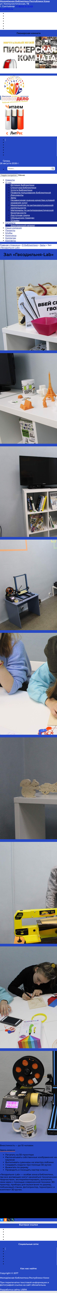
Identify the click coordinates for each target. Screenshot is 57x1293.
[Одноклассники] (5, 1219)
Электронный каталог (23, 225)
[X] (9, 1219)
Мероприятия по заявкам (19, 21)
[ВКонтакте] (1, 1219)
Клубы (8, 233)
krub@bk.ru (6, 9)
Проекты (10, 230)
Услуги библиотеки (21, 190)
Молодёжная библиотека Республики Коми (25, 1)
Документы (17, 195)
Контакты (10, 240)
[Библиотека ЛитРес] (14, 135)
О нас (8, 182)
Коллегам (10, 238)
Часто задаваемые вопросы (20, 23)
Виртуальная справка (17, 13)
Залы (13, 197)
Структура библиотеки (23, 187)
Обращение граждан (22, 218)
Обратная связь (14, 26)
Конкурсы (10, 235)
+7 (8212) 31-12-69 (24, 6)
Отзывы (9, 28)
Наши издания (13, 228)
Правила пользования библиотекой (31, 192)
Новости (10, 180)
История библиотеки (22, 185)
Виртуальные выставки (18, 18)
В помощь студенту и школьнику (23, 16)
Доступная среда (20, 215)
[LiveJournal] (12, 1219)
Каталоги (10, 223)
